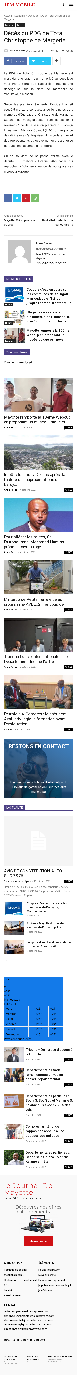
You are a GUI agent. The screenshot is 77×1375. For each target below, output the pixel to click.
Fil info (20, 25)
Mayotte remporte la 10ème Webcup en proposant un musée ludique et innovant (48, 334)
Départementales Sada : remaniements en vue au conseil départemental (44, 1074)
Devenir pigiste (47, 1274)
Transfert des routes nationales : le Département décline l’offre (36, 659)
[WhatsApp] (35, 198)
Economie (19, 15)
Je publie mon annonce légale (55, 1285)
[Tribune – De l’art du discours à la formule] (14, 1054)
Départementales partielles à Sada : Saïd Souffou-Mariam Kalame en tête (48, 1156)
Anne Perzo (18, 50)
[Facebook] (8, 198)
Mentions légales (14, 1274)
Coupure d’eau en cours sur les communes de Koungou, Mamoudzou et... (47, 907)
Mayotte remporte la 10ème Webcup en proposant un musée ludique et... (37, 419)
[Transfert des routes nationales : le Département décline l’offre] (38, 635)
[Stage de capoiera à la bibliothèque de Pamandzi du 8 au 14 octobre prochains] (14, 317)
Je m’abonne (45, 1290)
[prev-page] (6, 960)
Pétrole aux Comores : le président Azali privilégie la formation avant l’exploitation (35, 719)
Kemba (8, 729)
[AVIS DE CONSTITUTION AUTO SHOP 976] (38, 841)
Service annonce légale (17, 881)
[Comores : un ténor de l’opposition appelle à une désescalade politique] (14, 1131)
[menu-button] (71, 5)
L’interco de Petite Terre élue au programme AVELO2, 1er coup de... (35, 602)
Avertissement (12, 1295)
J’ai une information (49, 1269)
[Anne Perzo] (6, 51)
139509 (68, 427)
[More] (56, 61)
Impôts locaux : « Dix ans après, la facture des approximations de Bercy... (34, 479)
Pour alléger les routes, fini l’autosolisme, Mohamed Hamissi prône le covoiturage (34, 542)
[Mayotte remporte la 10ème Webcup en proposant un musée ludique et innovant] (14, 335)
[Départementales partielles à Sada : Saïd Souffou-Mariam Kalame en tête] (14, 1157)
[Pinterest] (26, 198)
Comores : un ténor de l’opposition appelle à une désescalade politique (45, 1131)
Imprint (8, 1290)
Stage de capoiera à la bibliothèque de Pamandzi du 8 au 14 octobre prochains (49, 316)
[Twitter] (17, 198)
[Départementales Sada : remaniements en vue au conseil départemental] (14, 1075)
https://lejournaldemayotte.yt (51, 248)
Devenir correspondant (51, 1280)
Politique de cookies (16, 1269)
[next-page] (12, 960)
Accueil (8, 15)
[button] (62, 5)
